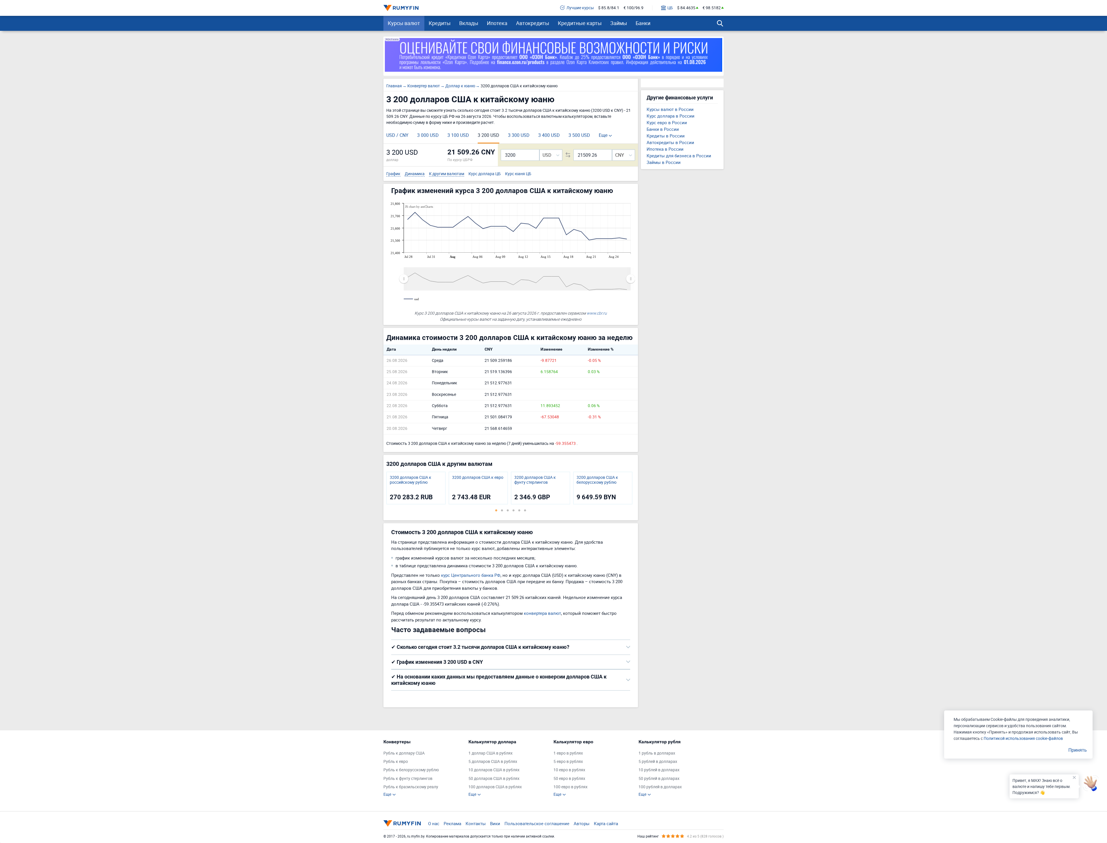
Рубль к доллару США (404, 753)
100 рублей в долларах (660, 787)
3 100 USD (458, 135)
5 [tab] (519, 510)
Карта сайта (606, 823)
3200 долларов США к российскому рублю (410, 480)
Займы (618, 23)
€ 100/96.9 (633, 7)
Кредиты (440, 23)
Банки (643, 23)
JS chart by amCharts (419, 206)
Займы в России (664, 162)
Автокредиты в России (670, 142)
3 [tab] (508, 510)
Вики (495, 823)
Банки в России (663, 129)
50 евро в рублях (569, 778)
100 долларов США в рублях (495, 787)
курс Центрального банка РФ (470, 575)
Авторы (582, 823)
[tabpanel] (416, 488)
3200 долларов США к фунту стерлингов (535, 480)
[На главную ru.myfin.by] (402, 823)
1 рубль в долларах (657, 753)
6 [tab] (525, 510)
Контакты (476, 823)
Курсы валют (404, 23)
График (393, 173)
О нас (433, 823)
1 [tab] (496, 510)
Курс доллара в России (670, 115)
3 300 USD (519, 135)
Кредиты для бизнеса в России (679, 155)
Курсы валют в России (670, 109)
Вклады (468, 23)
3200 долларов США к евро (477, 477)
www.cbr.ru (597, 313)
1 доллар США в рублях (490, 753)
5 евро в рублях (568, 761)
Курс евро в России (667, 122)
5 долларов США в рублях (492, 761)
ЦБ (670, 7)
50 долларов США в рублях (493, 778)
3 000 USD (428, 135)
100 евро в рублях (571, 787)
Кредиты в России (666, 135)
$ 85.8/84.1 (608, 7)
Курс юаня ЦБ (518, 173)
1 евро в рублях (568, 753)
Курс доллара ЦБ (484, 173)
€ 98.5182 (712, 7)
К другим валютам (446, 173)
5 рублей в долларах (658, 761)
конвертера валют (542, 613)
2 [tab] (502, 510)
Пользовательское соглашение (536, 823)
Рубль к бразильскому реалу (410, 787)
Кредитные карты (580, 23)
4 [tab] (513, 510)
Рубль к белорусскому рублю (411, 770)
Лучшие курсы (580, 7)
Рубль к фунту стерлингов (407, 778)
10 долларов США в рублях (493, 770)
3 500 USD (579, 135)
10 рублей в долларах (659, 770)
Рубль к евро (395, 761)
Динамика (415, 173)
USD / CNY (397, 135)
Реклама (452, 823)
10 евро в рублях (569, 770)
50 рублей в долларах (659, 778)
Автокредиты (532, 23)
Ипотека (497, 23)
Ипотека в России (665, 149)
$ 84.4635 (686, 7)
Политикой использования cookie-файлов (1023, 738)
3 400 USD (549, 135)
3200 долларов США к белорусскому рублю (597, 480)
